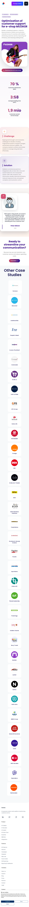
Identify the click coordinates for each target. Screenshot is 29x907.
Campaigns (4, 852)
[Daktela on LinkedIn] (4, 817)
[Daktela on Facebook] (18, 817)
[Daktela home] (3, 3)
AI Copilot (3, 830)
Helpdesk (3, 854)
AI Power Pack (4, 832)
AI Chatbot (3, 825)
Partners (3, 880)
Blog (2, 876)
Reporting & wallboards (7, 863)
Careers (3, 873)
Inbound (3, 849)
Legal (2, 885)
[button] (26, 4)
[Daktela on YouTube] (24, 817)
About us (3, 871)
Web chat (3, 856)
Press (2, 878)
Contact (3, 883)
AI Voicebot (4, 827)
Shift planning (4, 861)
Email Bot (3, 834)
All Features (4, 847)
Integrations (4, 839)
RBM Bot (3, 837)
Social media (4, 858)
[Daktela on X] (11, 817)
